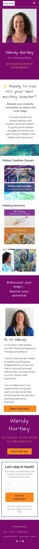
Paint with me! (19, 451)
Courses (12, 532)
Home (5, 532)
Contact (32, 536)
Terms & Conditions (10, 536)
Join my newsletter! (19, 497)
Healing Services (22, 532)
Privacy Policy (23, 536)
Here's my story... (20, 408)
